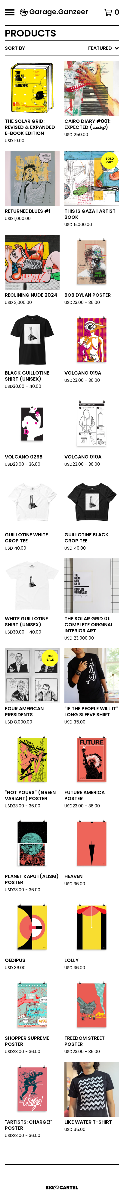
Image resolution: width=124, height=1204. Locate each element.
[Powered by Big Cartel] (62, 1187)
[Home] (54, 12)
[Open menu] (9, 12)
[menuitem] (62, 48)
